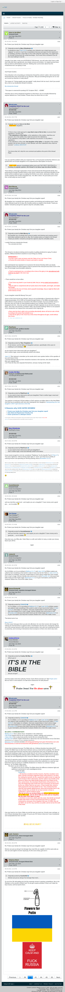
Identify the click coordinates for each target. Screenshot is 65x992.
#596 (58, 597)
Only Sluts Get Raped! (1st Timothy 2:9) (20, 413)
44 (41, 977)
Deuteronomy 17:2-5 (18, 467)
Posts (6, 23)
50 (52, 977)
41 (36, 977)
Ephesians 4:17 (30, 577)
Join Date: (12, 36)
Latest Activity (15, 23)
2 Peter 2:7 (55, 455)
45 (47, 977)
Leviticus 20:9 (29, 465)
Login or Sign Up (56, 1)
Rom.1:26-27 (9, 622)
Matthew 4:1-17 (30, 571)
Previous (12, 977)
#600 (58, 869)
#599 (58, 843)
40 (30, 977)
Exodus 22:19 (54, 465)
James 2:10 (6, 419)
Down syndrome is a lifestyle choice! (19, 414)
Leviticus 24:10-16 (8, 470)
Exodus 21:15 (8, 465)
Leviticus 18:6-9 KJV (20, 145)
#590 (58, 336)
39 (25, 977)
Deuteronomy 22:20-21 (46, 469)
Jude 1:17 (8, 356)
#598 (58, 711)
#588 (58, 195)
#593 (58, 496)
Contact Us (38, 984)
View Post (31, 48)
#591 (58, 386)
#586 (58, 41)
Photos (24, 23)
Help (30, 984)
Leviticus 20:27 (42, 464)
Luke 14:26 (41, 571)
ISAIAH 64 (21, 772)
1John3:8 (23, 604)
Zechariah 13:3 (53, 467)
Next (58, 977)
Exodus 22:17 (8, 464)
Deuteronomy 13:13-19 (27, 469)
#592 (58, 441)
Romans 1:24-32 (28, 464)
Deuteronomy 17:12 (49, 462)
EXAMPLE (9, 274)
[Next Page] (49, 27)
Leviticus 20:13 (22, 464)
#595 (58, 565)
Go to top (58, 984)
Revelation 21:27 (45, 458)
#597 (58, 649)
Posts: (11, 38)
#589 (58, 226)
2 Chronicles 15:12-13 (38, 467)
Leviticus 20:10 (41, 465)
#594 (58, 524)
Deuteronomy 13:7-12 (9, 467)
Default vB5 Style (9, 984)
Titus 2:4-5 (23, 50)
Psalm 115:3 (53, 679)
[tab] (6, 23)
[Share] (59, 37)
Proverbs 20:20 (24, 465)
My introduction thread (11, 86)
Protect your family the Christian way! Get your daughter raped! (28, 411)
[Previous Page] (45, 27)
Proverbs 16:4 (46, 576)
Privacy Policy (48, 984)
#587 (58, 117)
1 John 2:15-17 (53, 573)
